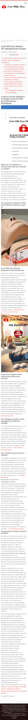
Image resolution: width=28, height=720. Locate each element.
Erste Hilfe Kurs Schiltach (16, 529)
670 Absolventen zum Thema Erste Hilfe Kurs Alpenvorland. (12, 312)
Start (2, 40)
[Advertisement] (14, 24)
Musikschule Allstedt (13, 689)
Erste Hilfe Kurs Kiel (7, 416)
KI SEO (13, 712)
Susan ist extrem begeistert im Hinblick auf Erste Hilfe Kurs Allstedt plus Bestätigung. (14, 60)
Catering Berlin (19, 712)
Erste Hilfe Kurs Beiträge (9, 40)
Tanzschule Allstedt (13, 687)
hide (17, 55)
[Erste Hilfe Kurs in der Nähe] (14, 7)
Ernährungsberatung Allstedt (10, 691)
